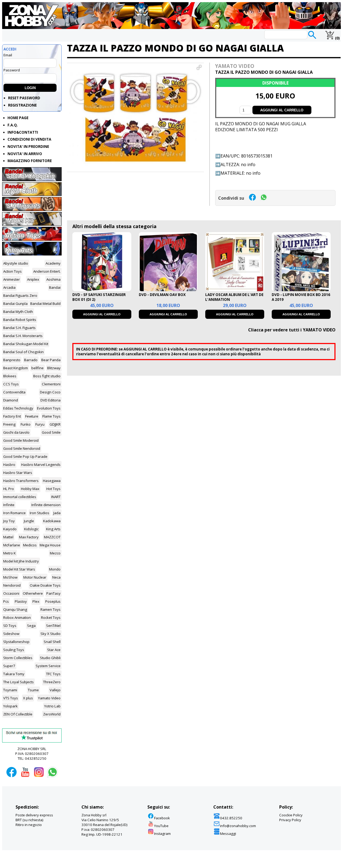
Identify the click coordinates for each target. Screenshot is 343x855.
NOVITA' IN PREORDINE (28, 146)
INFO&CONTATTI (23, 132)
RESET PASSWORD (24, 98)
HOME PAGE (18, 117)
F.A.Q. (13, 125)
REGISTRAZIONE (22, 105)
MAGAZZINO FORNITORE (30, 160)
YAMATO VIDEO (234, 66)
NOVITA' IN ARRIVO (25, 153)
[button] (199, 67)
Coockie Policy (291, 815)
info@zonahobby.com (238, 825)
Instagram (162, 833)
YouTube (161, 825)
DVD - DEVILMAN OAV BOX (162, 294)
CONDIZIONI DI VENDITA (29, 139)
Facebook (162, 818)
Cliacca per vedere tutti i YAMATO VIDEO (291, 330)
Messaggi (228, 833)
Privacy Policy (290, 819)
